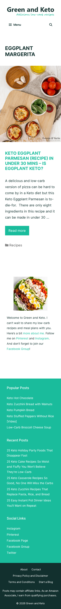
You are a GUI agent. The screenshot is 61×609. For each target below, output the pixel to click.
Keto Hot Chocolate (20, 398)
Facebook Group (18, 349)
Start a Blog (46, 582)
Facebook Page (17, 540)
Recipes (15, 245)
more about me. (34, 333)
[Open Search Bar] (50, 25)
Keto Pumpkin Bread (20, 410)
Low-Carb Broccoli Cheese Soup (29, 427)
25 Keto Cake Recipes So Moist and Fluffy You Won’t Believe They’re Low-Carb (28, 467)
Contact (36, 569)
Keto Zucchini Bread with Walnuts (29, 404)
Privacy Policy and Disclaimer (30, 575)
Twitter (11, 552)
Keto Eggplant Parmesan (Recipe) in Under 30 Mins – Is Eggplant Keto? (29, 161)
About (23, 569)
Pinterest (22, 338)
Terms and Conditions (21, 582)
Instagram (42, 338)
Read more (18, 231)
